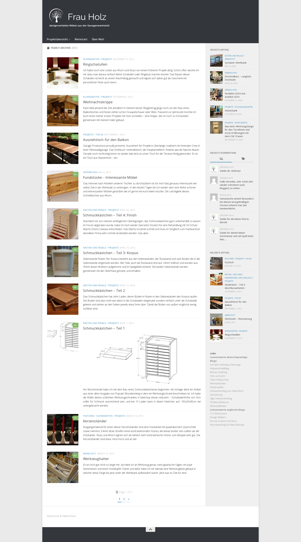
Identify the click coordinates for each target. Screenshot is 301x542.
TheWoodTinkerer (219, 402)
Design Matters (218, 417)
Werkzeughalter (96, 458)
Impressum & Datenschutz (61, 515)
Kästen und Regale (94, 209)
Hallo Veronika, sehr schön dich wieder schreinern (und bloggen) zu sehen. (236, 185)
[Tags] (243, 159)
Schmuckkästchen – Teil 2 (104, 290)
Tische (99, 134)
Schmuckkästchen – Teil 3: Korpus (110, 252)
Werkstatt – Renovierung (238, 318)
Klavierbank (231, 110)
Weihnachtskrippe (98, 102)
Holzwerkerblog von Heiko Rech (227, 390)
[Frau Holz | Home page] (79, 17)
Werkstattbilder (218, 405)
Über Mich (98, 39)
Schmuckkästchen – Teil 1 (104, 328)
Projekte (106, 59)
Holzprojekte (217, 387)
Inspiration (90, 172)
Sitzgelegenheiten (244, 107)
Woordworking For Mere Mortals (227, 424)
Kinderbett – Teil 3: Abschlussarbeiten (235, 286)
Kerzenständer (95, 421)
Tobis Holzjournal (219, 379)
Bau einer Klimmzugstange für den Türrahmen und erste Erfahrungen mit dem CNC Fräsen (239, 131)
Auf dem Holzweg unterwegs (225, 364)
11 (76, 61)
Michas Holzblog (218, 372)
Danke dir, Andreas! (230, 170)
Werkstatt (81, 39)
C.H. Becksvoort (218, 413)
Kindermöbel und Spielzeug (238, 277)
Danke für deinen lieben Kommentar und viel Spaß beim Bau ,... (236, 236)
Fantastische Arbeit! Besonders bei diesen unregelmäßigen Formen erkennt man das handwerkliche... (237, 203)
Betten (228, 274)
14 (76, 136)
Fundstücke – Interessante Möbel (110, 177)
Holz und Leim (217, 375)
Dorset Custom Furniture (223, 420)
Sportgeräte (241, 122)
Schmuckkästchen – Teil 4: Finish (110, 215)
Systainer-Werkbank (235, 62)
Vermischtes (231, 73)
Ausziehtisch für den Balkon (106, 139)
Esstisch (229, 262)
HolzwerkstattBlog (219, 368)
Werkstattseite (218, 383)
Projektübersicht (57, 39)
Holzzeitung (216, 394)
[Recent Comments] (221, 159)
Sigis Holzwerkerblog (221, 398)
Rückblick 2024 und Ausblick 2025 (235, 95)
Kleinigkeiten (91, 59)
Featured (88, 415)
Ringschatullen (95, 64)
